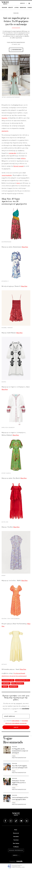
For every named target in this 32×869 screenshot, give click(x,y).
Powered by (13, 861)
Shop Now (25, 247)
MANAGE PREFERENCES (16, 850)
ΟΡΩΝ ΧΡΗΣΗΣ (15, 720)
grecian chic (12, 153)
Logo (16, 814)
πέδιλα (23, 158)
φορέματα (5, 131)
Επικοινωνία (16, 833)
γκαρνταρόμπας (7, 175)
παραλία (4, 118)
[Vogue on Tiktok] (16, 821)
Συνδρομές (16, 846)
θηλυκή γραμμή (18, 166)
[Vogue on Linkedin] (27, 821)
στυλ (18, 183)
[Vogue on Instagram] (11, 821)
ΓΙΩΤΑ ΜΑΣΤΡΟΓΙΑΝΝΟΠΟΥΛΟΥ (16, 42)
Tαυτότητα (16, 840)
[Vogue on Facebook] (5, 821)
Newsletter (16, 836)
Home (15, 829)
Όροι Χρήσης (16, 843)
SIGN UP (16, 727)
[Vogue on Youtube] (21, 821)
